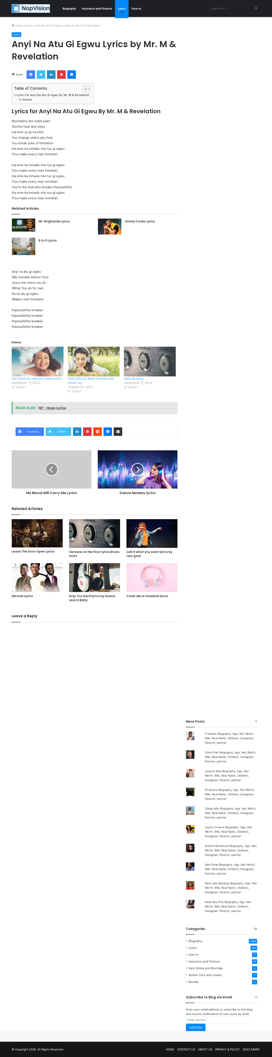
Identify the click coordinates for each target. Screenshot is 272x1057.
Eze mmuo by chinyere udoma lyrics (37, 378)
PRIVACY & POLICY (227, 1049)
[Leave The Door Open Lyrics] (37, 533)
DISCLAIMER (251, 1049)
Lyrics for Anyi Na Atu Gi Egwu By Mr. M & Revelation (53, 95)
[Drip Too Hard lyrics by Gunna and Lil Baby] (94, 577)
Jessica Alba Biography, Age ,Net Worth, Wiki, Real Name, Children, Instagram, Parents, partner (227, 775)
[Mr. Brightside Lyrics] (23, 225)
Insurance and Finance (97, 8)
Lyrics (122, 8)
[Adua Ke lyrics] (150, 361)
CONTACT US (186, 1049)
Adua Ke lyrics (133, 378)
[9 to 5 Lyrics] (23, 246)
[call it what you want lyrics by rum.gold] (151, 533)
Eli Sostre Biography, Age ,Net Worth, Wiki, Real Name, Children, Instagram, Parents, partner (230, 794)
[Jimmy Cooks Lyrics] (109, 227)
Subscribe (195, 1027)
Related (27, 99)
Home (18, 25)
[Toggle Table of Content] (84, 89)
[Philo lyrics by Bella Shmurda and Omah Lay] (94, 361)
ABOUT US (205, 1049)
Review (193, 982)
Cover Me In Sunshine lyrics (147, 596)
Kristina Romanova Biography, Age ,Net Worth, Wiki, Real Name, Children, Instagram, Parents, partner (231, 850)
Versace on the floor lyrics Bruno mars (94, 554)
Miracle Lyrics (22, 596)
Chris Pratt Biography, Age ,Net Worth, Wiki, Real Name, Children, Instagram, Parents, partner (230, 757)
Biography (69, 8)
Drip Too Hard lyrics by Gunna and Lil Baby (92, 598)
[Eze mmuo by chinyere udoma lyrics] (38, 361)
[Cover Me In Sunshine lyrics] (151, 577)
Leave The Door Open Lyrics (33, 551)
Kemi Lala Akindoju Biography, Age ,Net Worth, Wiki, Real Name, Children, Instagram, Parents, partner (231, 888)
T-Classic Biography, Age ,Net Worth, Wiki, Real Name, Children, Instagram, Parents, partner (229, 738)
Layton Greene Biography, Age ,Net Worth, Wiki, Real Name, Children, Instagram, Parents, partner (228, 831)
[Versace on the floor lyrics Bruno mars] (94, 533)
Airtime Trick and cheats (205, 975)
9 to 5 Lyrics (47, 240)
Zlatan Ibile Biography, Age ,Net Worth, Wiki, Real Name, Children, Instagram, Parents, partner (230, 813)
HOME (170, 1049)
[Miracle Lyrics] (37, 577)
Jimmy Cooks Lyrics (140, 221)
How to (136, 8)
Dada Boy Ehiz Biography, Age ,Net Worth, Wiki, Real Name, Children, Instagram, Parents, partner (228, 906)
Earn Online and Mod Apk (205, 968)
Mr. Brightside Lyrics (54, 221)
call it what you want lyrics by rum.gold (149, 554)
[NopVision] (31, 8)
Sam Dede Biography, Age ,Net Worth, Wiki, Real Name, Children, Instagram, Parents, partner (230, 869)
